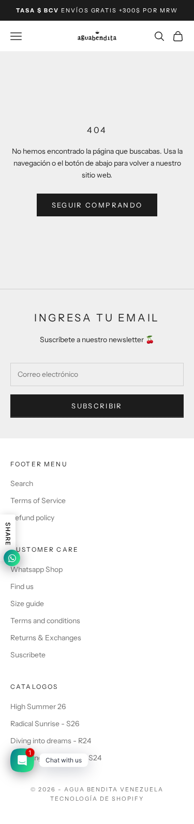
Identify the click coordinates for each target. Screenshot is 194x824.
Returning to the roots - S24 (55, 757)
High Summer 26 (38, 706)
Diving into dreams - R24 (50, 740)
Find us (22, 586)
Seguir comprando (97, 205)
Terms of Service (38, 500)
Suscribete (28, 654)
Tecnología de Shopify (97, 798)
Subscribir (96, 406)
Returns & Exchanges (45, 637)
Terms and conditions (45, 620)
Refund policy (32, 517)
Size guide (27, 603)
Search (21, 483)
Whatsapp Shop (36, 569)
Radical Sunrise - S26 (44, 723)
